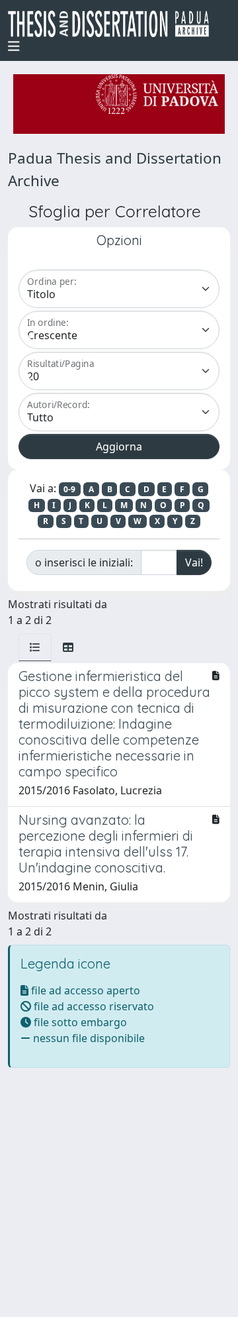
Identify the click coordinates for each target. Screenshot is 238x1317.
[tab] (35, 647)
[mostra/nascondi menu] (14, 46)
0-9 (69, 489)
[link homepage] (113, 24)
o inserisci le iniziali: (84, 562)
